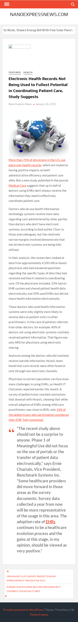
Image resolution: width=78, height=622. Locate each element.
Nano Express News (20, 104)
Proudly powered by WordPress (23, 609)
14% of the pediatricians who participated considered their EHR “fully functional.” (39, 415)
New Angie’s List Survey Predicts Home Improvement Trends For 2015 (31, 578)
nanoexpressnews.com (39, 14)
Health (27, 72)
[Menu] (6, 4)
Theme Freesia (39, 614)
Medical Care (17, 185)
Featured (15, 72)
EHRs (50, 521)
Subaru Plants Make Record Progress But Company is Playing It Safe (34, 588)
